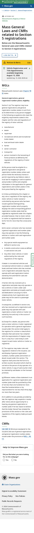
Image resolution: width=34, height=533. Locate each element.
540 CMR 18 (6, 429)
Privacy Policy (7, 496)
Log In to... (9, 55)
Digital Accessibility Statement (14, 491)
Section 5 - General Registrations (21, 10)
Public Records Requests (12, 501)
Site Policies (20, 496)
